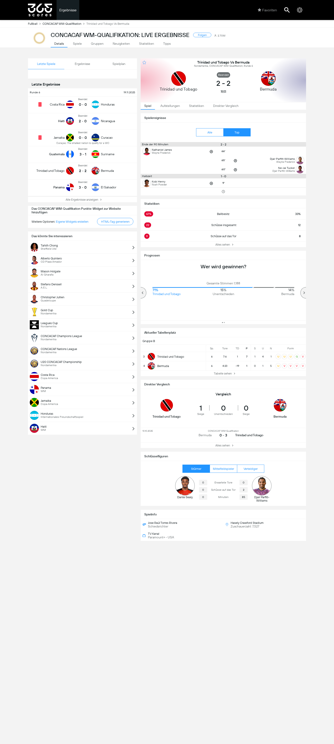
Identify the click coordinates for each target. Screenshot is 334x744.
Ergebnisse (68, 10)
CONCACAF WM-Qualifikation (61, 23)
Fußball (32, 23)
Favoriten (269, 10)
